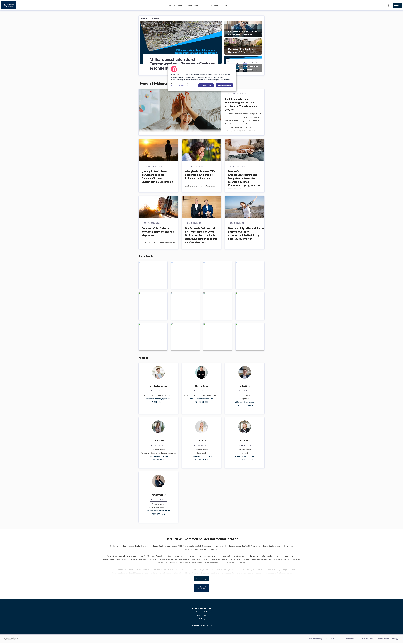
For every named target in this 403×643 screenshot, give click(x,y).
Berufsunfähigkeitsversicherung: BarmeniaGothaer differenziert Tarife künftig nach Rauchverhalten (247, 233)
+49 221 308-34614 (244, 405)
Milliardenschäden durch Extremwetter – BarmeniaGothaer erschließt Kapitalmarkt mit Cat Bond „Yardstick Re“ (182, 63)
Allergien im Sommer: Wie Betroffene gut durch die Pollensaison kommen (200, 175)
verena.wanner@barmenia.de (158, 510)
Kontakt (226, 5)
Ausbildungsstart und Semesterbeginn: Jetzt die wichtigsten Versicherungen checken (241, 104)
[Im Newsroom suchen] (387, 5)
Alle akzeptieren (224, 85)
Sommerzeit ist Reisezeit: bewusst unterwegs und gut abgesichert (158, 232)
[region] (202, 77)
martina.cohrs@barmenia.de (201, 398)
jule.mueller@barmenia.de (201, 456)
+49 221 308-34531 (158, 402)
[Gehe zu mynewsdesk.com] (11, 638)
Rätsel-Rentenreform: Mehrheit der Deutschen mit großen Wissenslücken (242, 33)
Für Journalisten (366, 639)
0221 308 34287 (158, 459)
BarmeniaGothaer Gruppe (201, 625)
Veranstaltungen (211, 5)
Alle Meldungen (175, 5)
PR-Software (331, 639)
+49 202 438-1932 (201, 459)
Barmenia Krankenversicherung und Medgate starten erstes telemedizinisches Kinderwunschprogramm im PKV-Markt (244, 180)
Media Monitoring (314, 639)
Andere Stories (383, 639)
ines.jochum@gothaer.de (158, 456)
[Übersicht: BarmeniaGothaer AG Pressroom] (8, 5)
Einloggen (396, 639)
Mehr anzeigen (201, 579)
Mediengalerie (193, 5)
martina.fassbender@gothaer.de (158, 398)
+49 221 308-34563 (244, 459)
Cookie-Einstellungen (179, 85)
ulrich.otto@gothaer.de (244, 402)
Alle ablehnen (206, 85)
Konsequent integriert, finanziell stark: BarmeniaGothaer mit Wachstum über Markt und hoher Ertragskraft (243, 68)
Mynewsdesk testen (348, 639)
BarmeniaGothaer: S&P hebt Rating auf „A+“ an (240, 50)
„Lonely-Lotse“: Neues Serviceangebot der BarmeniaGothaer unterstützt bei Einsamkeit (157, 176)
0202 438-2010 (158, 514)
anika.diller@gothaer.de (244, 456)
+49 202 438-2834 (201, 402)
